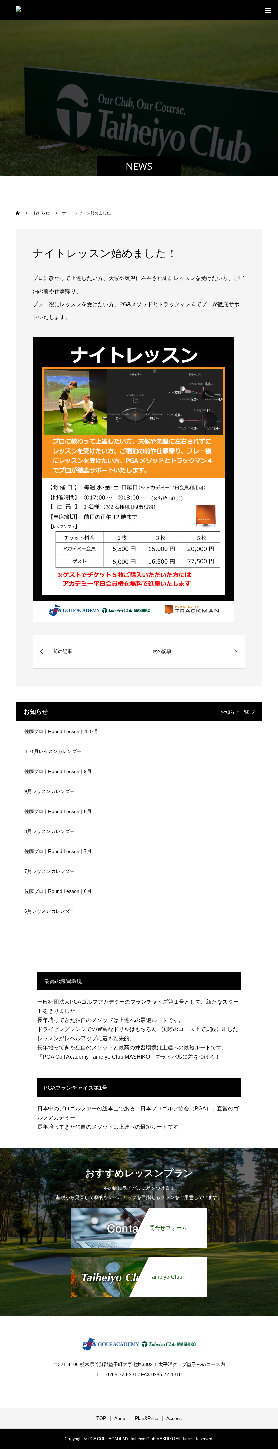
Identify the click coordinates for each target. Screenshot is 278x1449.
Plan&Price (146, 1418)
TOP (101, 1418)
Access (174, 1418)
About (120, 1418)
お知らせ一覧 (234, 712)
